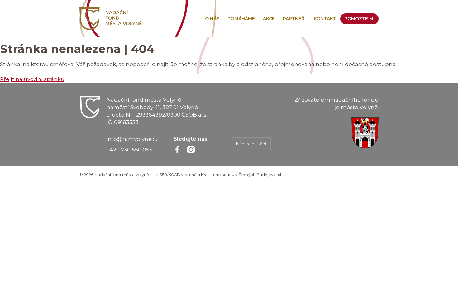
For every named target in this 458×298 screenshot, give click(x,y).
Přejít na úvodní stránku (32, 79)
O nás (212, 19)
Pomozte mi (359, 19)
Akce (269, 19)
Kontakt (325, 19)
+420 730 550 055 (129, 150)
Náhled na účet (251, 143)
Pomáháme (241, 19)
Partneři (294, 19)
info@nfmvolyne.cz (133, 139)
